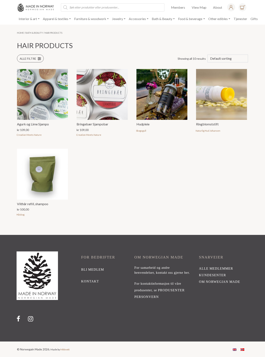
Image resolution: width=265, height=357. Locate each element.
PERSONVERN (146, 297)
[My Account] (231, 7)
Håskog (20, 214)
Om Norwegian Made (219, 281)
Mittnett (65, 349)
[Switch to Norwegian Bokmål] (242, 349)
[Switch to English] (234, 349)
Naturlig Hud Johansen (208, 130)
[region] (132, 288)
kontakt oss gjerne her (172, 272)
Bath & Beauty (34, 32)
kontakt (90, 281)
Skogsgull (141, 130)
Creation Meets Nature (29, 134)
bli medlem (92, 269)
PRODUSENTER (171, 290)
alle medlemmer (216, 268)
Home (20, 32)
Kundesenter (212, 275)
